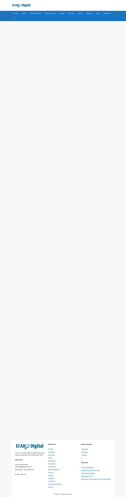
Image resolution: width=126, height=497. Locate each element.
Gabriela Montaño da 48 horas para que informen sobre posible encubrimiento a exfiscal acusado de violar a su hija (27, 181)
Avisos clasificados (87, 467)
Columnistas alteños (88, 473)
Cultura (50, 475)
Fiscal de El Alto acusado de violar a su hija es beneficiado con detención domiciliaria (27, 318)
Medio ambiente (53, 469)
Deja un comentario (22, 95)
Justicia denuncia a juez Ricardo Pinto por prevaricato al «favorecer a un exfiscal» (44, 68)
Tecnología (52, 466)
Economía (71, 13)
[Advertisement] (63, 34)
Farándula (51, 481)
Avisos (98, 13)
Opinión (24, 13)
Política (50, 449)
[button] (14, 18)
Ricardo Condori (33, 93)
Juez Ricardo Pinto (22, 93)
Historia (50, 472)
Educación (51, 461)
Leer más (50, 87)
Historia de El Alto (50, 13)
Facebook (84, 452)
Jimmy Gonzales (22, 228)
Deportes (80, 13)
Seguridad (20, 92)
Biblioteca (90, 13)
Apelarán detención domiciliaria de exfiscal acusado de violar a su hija (27, 251)
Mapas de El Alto (87, 476)
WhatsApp (84, 449)
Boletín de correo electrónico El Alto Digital (95, 479)
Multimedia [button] (106, 13)
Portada (15, 13)
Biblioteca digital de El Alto (90, 470)
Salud (50, 458)
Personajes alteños (35, 13)
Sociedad (62, 13)
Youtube (84, 455)
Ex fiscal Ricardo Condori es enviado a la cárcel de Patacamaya (26, 114)
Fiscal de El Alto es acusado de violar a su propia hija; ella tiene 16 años (27, 386)
